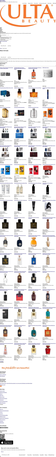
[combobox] (28, 65)
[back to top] (0, 456)
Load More (1, 361)
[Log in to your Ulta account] (0, 36)
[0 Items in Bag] (28, 43)
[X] (0, 42)
